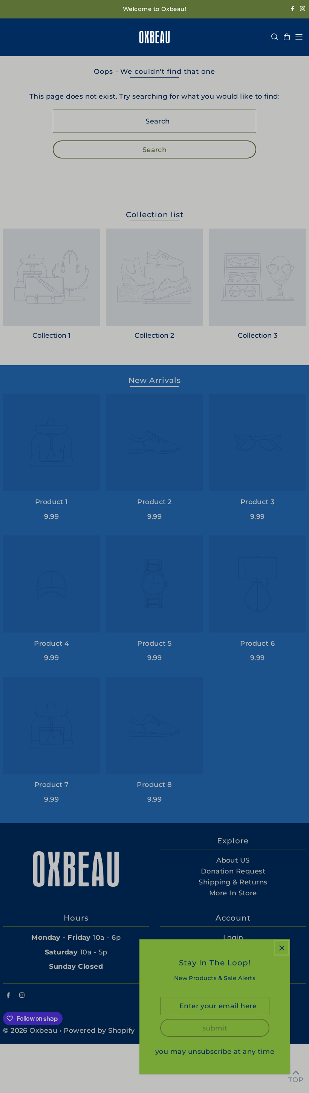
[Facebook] (292, 9)
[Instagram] (302, 9)
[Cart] (287, 37)
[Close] (281, 947)
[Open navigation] (299, 37)
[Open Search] (274, 37)
